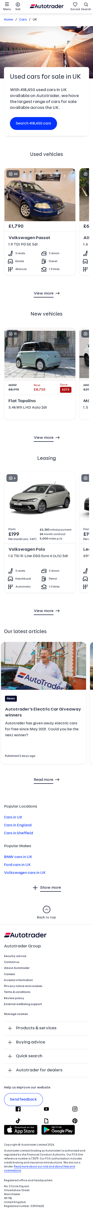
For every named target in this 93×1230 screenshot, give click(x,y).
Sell (17, 9)
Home (8, 20)
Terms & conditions (17, 992)
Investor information (18, 980)
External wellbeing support (23, 1004)
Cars (23, 20)
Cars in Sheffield (18, 833)
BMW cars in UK (18, 857)
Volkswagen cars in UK (25, 873)
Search (86, 9)
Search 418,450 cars (33, 123)
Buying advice (30, 1042)
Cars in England (17, 825)
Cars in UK (13, 817)
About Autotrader (17, 968)
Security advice (15, 956)
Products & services (36, 1028)
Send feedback (23, 1100)
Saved (75, 9)
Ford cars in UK (17, 865)
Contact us (11, 962)
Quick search (29, 1056)
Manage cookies (16, 1014)
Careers (9, 974)
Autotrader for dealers (39, 1070)
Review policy (14, 998)
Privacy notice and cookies (23, 986)
